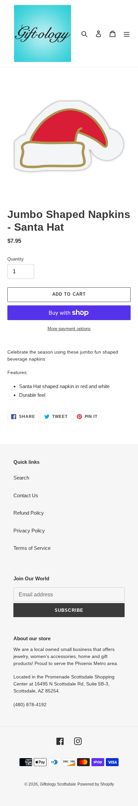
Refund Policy (28, 513)
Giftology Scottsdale (58, 784)
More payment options (69, 328)
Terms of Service (32, 548)
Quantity (15, 259)
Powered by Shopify (95, 784)
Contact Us (25, 495)
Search (21, 478)
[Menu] (127, 33)
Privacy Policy (29, 530)
